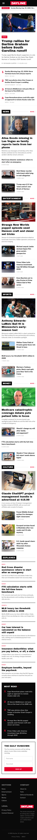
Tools (22, 792)
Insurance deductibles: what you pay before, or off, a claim (18, 650)
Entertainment (12, 198)
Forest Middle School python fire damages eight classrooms (24, 514)
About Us (23, 789)
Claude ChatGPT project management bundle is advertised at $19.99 (18, 496)
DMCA (23, 836)
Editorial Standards (26, 795)
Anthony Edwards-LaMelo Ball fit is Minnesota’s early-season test (14, 325)
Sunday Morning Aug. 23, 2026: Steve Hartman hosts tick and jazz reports (23, 8)
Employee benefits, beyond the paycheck (16, 668)
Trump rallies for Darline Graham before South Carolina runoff (15, 45)
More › (32, 111)
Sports (7, 294)
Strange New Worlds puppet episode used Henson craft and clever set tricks (18, 229)
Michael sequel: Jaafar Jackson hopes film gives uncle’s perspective (25, 250)
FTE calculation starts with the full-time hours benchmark (17, 443)
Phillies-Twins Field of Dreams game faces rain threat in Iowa (25, 345)
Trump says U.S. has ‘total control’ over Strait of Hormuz (24, 186)
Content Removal (7, 813)
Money (7, 383)
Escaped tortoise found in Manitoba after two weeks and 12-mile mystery (25, 529)
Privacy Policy (6, 810)
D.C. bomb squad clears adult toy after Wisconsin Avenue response (25, 544)
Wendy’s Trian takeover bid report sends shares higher (25, 455)
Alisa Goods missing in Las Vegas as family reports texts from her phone (17, 143)
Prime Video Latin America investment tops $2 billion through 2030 (25, 265)
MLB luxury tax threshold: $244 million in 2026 (18, 357)
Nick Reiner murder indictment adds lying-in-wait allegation (25, 173)
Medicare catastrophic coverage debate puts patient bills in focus (17, 412)
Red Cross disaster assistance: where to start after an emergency (17, 161)
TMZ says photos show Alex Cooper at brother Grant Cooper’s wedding (19, 81)
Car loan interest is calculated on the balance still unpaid (16, 630)
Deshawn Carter (10, 63)
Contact (23, 797)
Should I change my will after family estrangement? (25, 430)
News (4, 36)
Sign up (18, 769)
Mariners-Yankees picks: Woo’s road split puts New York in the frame (25, 370)
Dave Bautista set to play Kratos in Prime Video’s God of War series (24, 281)
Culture (8, 467)
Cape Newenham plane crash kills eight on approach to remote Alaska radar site (20, 99)
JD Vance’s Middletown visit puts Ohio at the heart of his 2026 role (19, 90)
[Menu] (3, 3)
